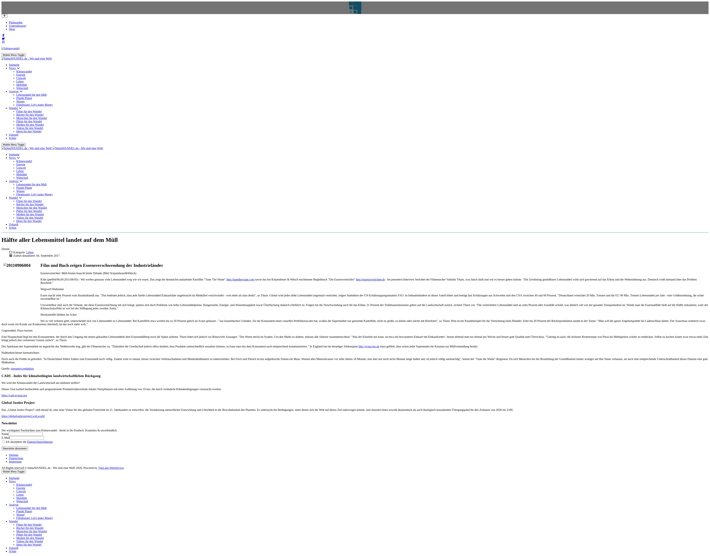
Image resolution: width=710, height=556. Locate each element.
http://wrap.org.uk (369, 346)
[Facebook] (3, 35)
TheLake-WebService (111, 467)
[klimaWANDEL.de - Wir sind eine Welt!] (26, 58)
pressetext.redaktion (22, 368)
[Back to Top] (4, 16)
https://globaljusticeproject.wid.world (23, 416)
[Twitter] (3, 38)
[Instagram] (3, 42)
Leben (30, 252)
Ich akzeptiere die (29, 441)
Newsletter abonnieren (15, 448)
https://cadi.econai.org (14, 395)
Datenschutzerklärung (40, 441)
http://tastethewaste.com (240, 279)
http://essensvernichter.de (370, 279)
